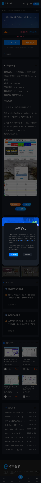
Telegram (14, 254)
